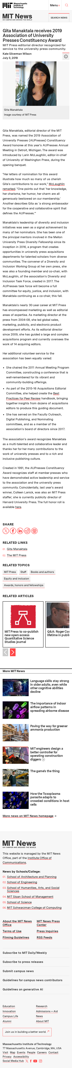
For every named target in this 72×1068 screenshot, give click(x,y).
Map (12, 1052)
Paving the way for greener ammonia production (48, 728)
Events (21, 1052)
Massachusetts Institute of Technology (27, 1044)
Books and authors (42, 572)
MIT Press (10, 572)
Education (9, 1006)
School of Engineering (22, 882)
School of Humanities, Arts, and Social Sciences (33, 889)
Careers (42, 1052)
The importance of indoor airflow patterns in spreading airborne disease (49, 707)
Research (41, 1006)
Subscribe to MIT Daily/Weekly (25, 953)
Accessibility (21, 1056)
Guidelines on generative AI (23, 989)
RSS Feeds (44, 937)
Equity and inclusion (16, 578)
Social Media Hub (13, 1060)
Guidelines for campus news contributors (32, 980)
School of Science (19, 902)
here (18, 507)
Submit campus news (18, 971)
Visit (5, 1052)
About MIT (42, 1021)
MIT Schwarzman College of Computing (34, 907)
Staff (23, 572)
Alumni (7, 1021)
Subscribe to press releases (23, 962)
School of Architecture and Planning (31, 876)
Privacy (7, 1056)
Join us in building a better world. (25, 1031)
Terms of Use (12, 931)
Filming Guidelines (16, 937)
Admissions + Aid (47, 1011)
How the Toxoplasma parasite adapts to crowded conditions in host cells (49, 799)
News (39, 1016)
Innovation (9, 1011)
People (31, 1052)
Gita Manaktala (17, 549)
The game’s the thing (44, 771)
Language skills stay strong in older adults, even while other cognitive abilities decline (49, 686)
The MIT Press (16, 555)
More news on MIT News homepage (28, 816)
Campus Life (10, 1016)
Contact (53, 1052)
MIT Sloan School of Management (30, 896)
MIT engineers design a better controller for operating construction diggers (46, 754)
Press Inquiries (47, 931)
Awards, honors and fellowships (23, 585)
